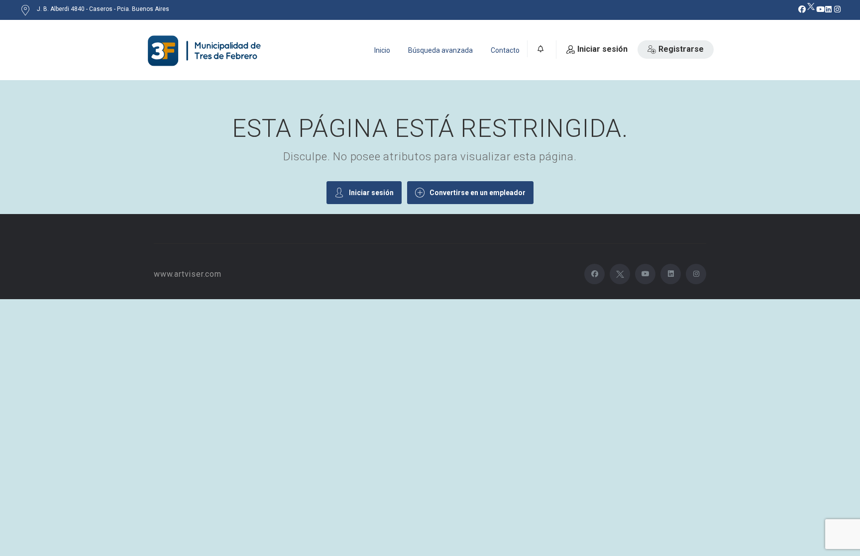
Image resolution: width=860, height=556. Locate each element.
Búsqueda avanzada (440, 50)
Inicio (382, 50)
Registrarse (681, 49)
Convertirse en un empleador (478, 193)
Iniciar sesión (602, 49)
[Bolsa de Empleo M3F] (206, 51)
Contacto (505, 50)
